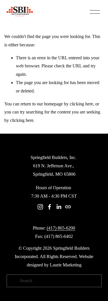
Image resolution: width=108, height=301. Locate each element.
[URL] (68, 207)
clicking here (81, 103)
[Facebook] (49, 207)
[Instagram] (40, 207)
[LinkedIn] (59, 207)
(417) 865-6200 (61, 228)
